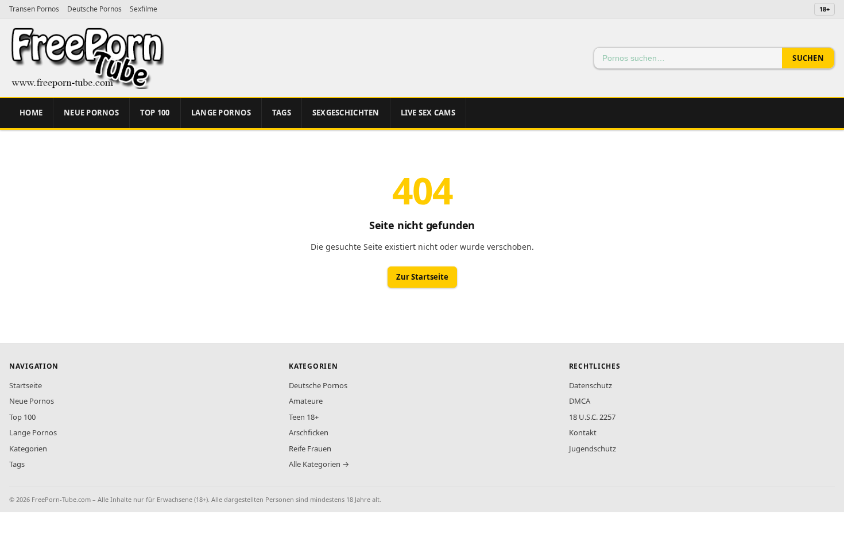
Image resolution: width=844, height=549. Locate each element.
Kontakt (583, 432)
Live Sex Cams (428, 112)
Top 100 (22, 417)
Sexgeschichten (346, 112)
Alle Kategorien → (319, 464)
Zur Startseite (422, 277)
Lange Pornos (221, 112)
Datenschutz (590, 385)
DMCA (579, 401)
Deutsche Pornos (94, 9)
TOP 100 (155, 112)
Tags (281, 112)
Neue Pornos (91, 112)
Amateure (306, 401)
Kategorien (28, 448)
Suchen (808, 58)
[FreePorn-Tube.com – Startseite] (86, 58)
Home (31, 112)
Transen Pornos (34, 9)
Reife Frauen (310, 448)
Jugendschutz (592, 448)
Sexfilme (143, 9)
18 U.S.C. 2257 (592, 417)
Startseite (25, 385)
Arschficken (308, 432)
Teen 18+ (304, 417)
